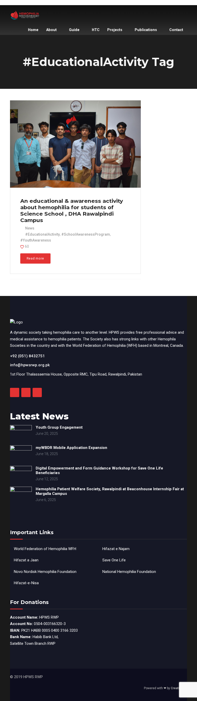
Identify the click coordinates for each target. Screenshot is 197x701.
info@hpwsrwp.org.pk (30, 365)
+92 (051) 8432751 (27, 356)
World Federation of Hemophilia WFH (45, 548)
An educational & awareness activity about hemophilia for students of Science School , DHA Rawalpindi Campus (71, 210)
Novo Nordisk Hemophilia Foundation (45, 571)
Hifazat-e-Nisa (26, 583)
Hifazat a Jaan (26, 560)
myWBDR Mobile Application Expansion (71, 447)
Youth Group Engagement (59, 427)
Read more (35, 258)
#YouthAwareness (35, 240)
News (29, 228)
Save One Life (114, 560)
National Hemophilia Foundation (129, 571)
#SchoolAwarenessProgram (85, 234)
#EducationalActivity (42, 234)
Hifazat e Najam (116, 548)
